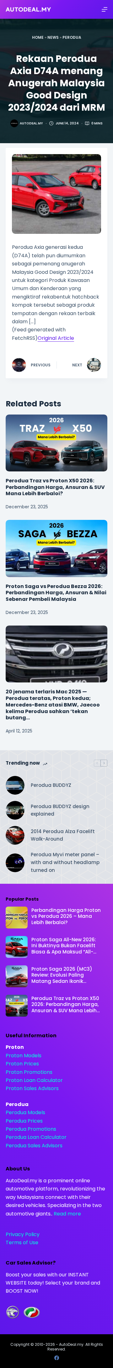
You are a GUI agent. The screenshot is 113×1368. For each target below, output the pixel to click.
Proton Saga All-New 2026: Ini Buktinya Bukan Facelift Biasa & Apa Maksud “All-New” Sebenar (63, 946)
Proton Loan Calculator (34, 1080)
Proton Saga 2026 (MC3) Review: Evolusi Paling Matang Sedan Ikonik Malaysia (61, 975)
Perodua (71, 37)
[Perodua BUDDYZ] (15, 785)
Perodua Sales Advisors (34, 1145)
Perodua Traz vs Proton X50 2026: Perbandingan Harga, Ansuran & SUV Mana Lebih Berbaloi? (55, 487)
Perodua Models (25, 1112)
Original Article (56, 338)
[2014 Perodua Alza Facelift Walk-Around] (15, 835)
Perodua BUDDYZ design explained (60, 810)
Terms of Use (22, 1242)
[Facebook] (56, 1357)
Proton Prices (22, 1063)
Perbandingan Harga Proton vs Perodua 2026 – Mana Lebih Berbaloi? (66, 916)
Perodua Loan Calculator (36, 1137)
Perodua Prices (24, 1120)
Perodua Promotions (31, 1129)
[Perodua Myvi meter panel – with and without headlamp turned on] (15, 862)
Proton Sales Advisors (32, 1088)
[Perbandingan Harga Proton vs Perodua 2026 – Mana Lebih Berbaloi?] (17, 917)
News (53, 37)
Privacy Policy (23, 1234)
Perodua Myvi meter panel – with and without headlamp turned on (65, 862)
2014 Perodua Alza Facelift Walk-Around (63, 835)
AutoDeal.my (71, 1344)
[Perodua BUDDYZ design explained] (15, 810)
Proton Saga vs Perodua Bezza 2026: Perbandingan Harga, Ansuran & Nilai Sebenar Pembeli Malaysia (56, 593)
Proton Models (23, 1055)
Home (38, 37)
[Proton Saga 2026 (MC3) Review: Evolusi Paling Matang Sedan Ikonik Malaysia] (17, 976)
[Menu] (104, 9)
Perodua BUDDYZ (51, 785)
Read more (67, 1213)
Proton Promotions (29, 1072)
